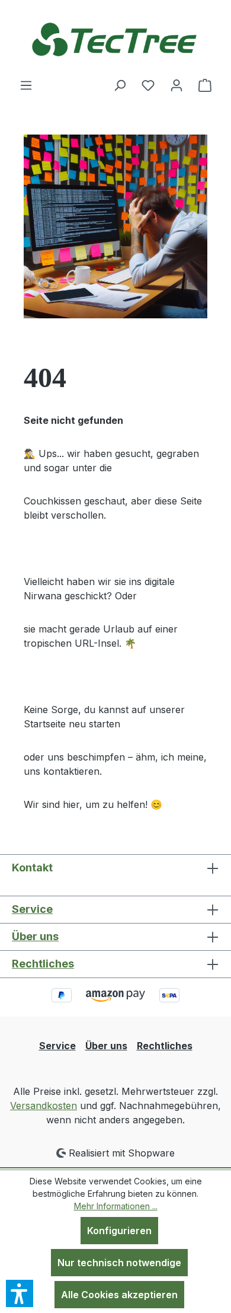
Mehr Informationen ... (116, 1206)
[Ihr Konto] (176, 85)
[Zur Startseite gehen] (115, 38)
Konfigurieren (119, 1231)
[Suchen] (119, 85)
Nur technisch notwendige (119, 1263)
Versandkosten (43, 1105)
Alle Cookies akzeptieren (119, 1295)
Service (32, 909)
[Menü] (26, 85)
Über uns (35, 936)
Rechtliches (43, 963)
